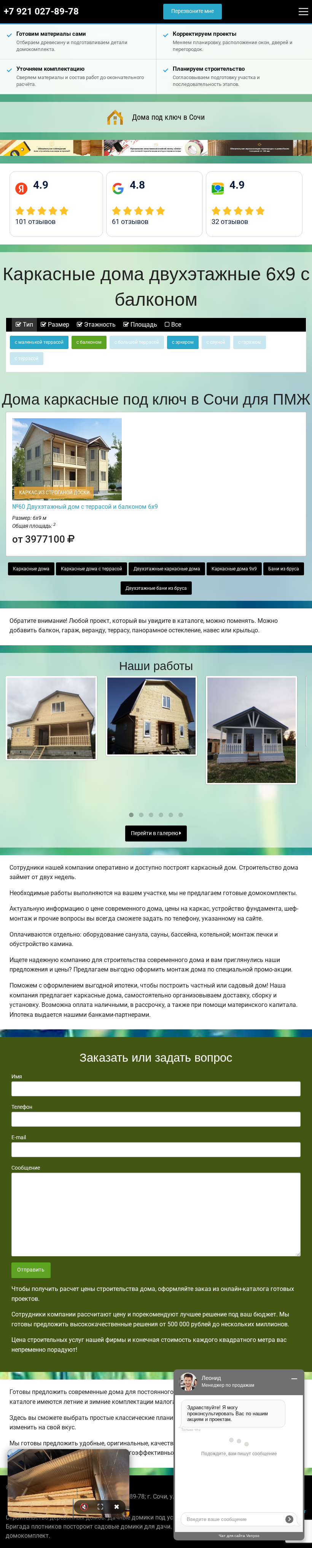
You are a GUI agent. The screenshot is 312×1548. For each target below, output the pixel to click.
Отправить (31, 1270)
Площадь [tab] (143, 324)
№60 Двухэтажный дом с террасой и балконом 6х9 (85, 506)
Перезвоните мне (192, 11)
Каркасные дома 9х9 (234, 569)
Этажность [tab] (99, 324)
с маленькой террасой (39, 342)
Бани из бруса (283, 569)
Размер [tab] (57, 324)
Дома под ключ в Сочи (168, 117)
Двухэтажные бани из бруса (156, 588)
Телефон (21, 1107)
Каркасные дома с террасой (91, 569)
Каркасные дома (31, 569)
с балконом (89, 342)
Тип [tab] (27, 324)
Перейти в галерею (155, 833)
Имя (16, 1076)
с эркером (183, 342)
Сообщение (25, 1168)
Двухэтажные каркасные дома (167, 569)
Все (175, 324)
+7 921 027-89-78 (41, 11)
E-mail (18, 1137)
